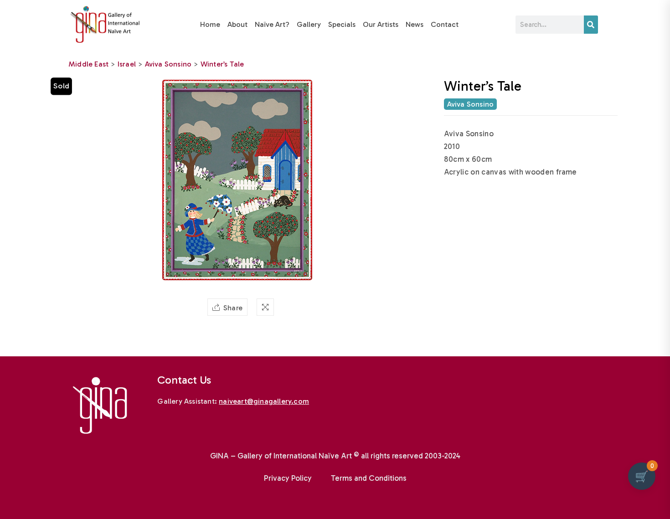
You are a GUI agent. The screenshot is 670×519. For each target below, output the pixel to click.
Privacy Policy (288, 478)
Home (210, 24)
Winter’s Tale (222, 64)
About (237, 24)
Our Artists (380, 24)
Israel (127, 64)
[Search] (591, 24)
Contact (445, 24)
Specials (342, 24)
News (414, 24)
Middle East (88, 64)
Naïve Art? (272, 24)
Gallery (309, 24)
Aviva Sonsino (168, 64)
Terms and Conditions (369, 478)
